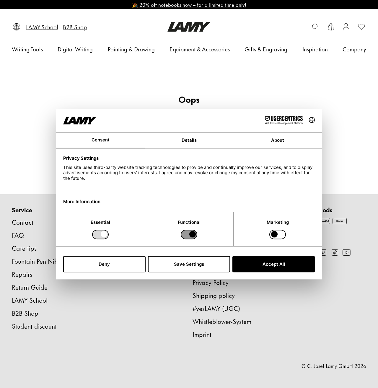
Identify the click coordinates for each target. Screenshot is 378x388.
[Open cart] (330, 27)
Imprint (202, 334)
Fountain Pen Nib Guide (44, 261)
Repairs (22, 274)
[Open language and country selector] (16, 27)
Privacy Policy (211, 282)
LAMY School (30, 300)
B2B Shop (25, 313)
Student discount (34, 326)
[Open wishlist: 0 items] (361, 27)
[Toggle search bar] (315, 27)
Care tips (24, 248)
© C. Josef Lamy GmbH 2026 (334, 365)
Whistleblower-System (222, 321)
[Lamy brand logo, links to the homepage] (188, 27)
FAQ (18, 235)
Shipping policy (214, 295)
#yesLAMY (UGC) (216, 308)
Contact (22, 222)
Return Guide (30, 287)
